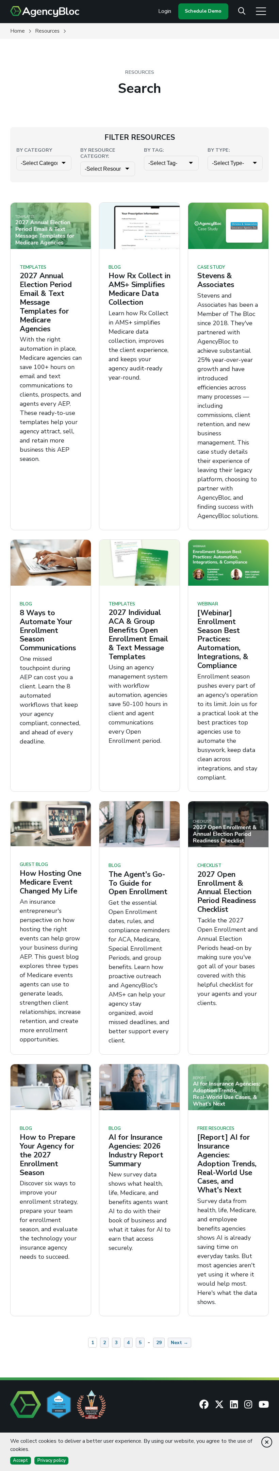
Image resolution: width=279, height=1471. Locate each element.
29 (159, 1342)
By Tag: (154, 150)
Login (164, 11)
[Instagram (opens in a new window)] (248, 1404)
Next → (179, 1342)
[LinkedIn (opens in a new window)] (234, 1404)
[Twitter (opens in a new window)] (219, 1404)
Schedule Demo (203, 11)
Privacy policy (51, 1460)
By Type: (219, 150)
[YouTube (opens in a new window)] (264, 1404)
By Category (34, 150)
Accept (20, 1460)
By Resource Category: (97, 153)
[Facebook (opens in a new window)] (204, 1404)
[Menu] (261, 11)
